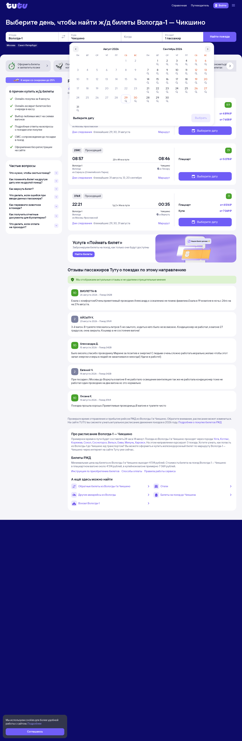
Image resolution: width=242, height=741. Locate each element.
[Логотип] (17, 5)
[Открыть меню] (233, 5)
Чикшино (165, 165)
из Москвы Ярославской (85, 126)
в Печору (165, 168)
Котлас (224, 439)
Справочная (179, 5)
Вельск (112, 442)
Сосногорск (99, 442)
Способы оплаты (132, 471)
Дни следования (82, 132)
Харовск (140, 442)
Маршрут (164, 132)
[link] (84, 254)
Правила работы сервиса (160, 471)
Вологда (76, 168)
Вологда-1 (77, 165)
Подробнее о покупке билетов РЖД (200, 422)
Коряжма (77, 442)
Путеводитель (200, 5)
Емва (120, 442)
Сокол (87, 442)
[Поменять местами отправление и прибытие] (63, 37)
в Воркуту (164, 214)
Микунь (129, 442)
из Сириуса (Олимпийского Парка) (90, 172)
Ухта (216, 439)
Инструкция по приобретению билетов (95, 471)
